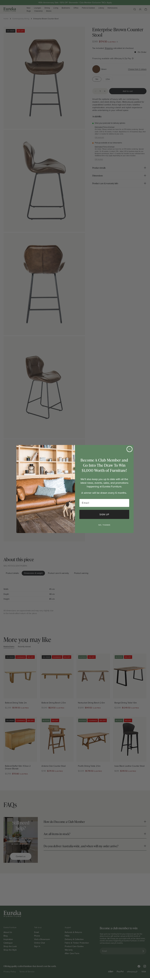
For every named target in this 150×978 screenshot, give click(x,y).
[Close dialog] (129, 449)
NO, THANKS (104, 525)
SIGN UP (104, 514)
